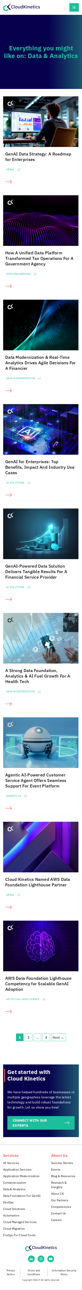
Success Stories (62, 1163)
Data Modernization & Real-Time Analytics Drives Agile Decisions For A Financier (40, 362)
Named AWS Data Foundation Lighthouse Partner (37, 882)
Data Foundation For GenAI (22, 1196)
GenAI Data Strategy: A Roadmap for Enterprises (38, 156)
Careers (56, 1220)
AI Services (11, 1163)
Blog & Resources (63, 1176)
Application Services (17, 1169)
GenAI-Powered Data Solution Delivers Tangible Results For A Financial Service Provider (36, 571)
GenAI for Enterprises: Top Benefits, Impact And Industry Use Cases (39, 467)
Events (56, 1169)
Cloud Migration (14, 1228)
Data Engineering (18, 273)
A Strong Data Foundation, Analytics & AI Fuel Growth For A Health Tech (37, 676)
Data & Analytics (14, 1189)
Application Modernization (21, 1176)
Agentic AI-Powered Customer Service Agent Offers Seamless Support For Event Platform (35, 780)
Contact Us (58, 1213)
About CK (57, 1194)
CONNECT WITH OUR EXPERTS (30, 1123)
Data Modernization (20, 378)
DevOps (8, 1202)
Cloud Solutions (14, 1209)
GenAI (10, 169)
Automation (11, 1215)
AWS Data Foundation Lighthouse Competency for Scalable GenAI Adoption (38, 983)
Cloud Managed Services (20, 1222)
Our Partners (60, 1200)
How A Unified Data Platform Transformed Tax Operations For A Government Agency (39, 258)
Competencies (61, 1207)
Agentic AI (13, 795)
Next (58, 1037)
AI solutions (15, 482)
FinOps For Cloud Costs (19, 1235)
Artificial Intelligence (22, 999)
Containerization (14, 1183)
